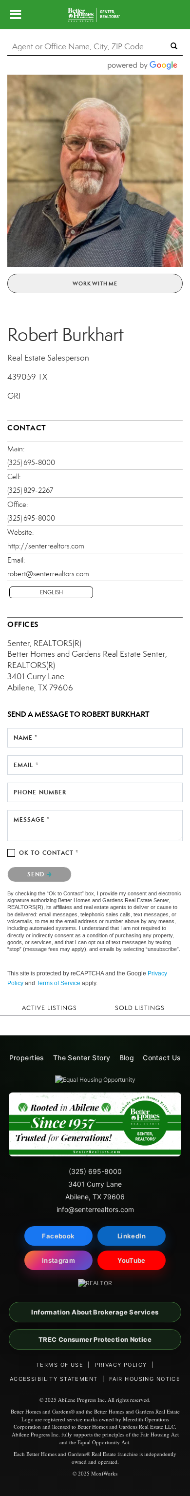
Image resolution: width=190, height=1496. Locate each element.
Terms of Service (58, 983)
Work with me (95, 283)
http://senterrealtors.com (45, 546)
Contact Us (162, 1057)
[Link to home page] (95, 14)
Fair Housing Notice (144, 1378)
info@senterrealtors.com (95, 1209)
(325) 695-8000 (31, 462)
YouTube (131, 1260)
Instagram (59, 1260)
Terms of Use (59, 1364)
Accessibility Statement (54, 1378)
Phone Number (40, 792)
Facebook (58, 1236)
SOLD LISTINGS (140, 1007)
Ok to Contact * (49, 852)
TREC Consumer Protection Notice (95, 1339)
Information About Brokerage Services (94, 1312)
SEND (37, 874)
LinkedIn (131, 1236)
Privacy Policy (121, 1364)
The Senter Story (82, 1057)
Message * (32, 819)
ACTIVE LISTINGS (49, 1007)
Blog (126, 1057)
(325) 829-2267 (30, 490)
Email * (26, 764)
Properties (26, 1057)
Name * (26, 737)
